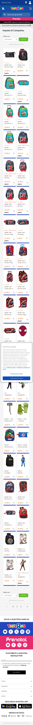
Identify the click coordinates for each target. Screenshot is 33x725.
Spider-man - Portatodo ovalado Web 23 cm (22, 233)
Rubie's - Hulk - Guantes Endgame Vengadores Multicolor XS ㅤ (22, 420)
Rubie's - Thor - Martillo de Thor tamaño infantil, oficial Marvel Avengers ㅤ (9, 420)
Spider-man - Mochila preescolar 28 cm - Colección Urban (22, 524)
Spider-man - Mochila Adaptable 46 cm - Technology (22, 66)
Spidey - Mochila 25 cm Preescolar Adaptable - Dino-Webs (22, 123)
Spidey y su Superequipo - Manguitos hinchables (22, 550)
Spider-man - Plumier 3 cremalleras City (22, 498)
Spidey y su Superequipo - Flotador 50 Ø (8, 576)
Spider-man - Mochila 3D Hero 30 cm (8, 314)
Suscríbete (16, 672)
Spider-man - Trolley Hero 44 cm (9, 288)
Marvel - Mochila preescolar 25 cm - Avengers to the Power (8, 550)
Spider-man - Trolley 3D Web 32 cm (22, 262)
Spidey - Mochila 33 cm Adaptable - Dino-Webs (9, 94)
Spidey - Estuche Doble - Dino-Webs (22, 94)
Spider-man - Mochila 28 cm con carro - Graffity (22, 177)
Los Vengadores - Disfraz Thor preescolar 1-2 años (8, 394)
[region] (16, 362)
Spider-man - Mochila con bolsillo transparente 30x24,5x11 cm (8, 498)
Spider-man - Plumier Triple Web (8, 262)
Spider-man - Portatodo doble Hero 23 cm (8, 342)
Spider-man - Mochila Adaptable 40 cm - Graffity (8, 177)
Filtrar (23, 39)
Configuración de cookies (16, 373)
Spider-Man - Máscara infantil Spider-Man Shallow (22, 342)
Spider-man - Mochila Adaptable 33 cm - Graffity (22, 149)
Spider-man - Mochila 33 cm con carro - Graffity (9, 205)
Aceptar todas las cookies (16, 378)
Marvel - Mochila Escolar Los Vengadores (9, 446)
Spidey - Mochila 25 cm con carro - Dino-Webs (9, 123)
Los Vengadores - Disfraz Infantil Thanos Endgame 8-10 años (22, 576)
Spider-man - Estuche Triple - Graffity (9, 233)
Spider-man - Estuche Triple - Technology (9, 66)
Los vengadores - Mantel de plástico (22, 394)
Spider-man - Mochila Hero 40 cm (22, 288)
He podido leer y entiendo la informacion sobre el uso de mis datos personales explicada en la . (16, 665)
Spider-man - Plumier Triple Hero (22, 314)
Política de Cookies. (11, 367)
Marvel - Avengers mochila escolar (9, 472)
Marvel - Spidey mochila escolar (22, 446)
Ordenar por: (6, 36)
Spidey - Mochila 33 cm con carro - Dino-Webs (9, 149)
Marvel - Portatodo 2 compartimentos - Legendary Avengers (9, 524)
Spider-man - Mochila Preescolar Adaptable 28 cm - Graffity (22, 205)
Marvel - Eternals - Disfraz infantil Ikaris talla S (22, 472)
